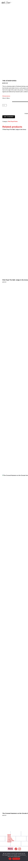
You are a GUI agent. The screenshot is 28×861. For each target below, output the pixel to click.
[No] (26, 856)
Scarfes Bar (10, 840)
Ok (10, 858)
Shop (9, 835)
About (9, 837)
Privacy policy (16, 858)
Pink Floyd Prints (13, 121)
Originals (10, 839)
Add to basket (9, 116)
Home (9, 834)
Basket (9, 841)
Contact (9, 838)
